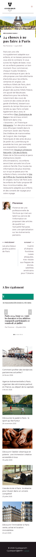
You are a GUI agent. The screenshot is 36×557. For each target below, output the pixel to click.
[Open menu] (32, 6)
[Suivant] (30, 312)
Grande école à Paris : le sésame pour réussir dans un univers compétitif (16, 491)
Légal (26, 551)
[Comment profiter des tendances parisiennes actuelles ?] (18, 356)
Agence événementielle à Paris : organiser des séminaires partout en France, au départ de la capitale (18, 384)
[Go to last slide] (6, 312)
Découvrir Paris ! (10, 33)
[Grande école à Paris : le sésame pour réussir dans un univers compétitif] (18, 475)
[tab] (15, 334)
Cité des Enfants (19, 152)
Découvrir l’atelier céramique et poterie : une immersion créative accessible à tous (17, 454)
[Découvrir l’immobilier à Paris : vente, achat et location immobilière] (18, 512)
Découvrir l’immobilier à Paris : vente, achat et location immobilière (16, 527)
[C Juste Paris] (9, 6)
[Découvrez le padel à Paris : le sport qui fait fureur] (18, 405)
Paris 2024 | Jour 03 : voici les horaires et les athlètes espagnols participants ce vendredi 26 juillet (17, 319)
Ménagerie (8, 125)
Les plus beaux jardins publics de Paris (9, 247)
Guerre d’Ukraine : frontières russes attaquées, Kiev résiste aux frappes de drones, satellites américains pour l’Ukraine (27, 257)
